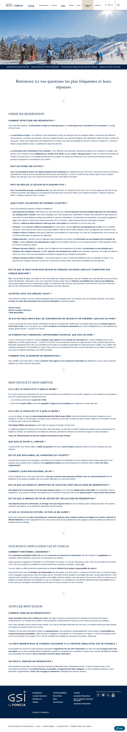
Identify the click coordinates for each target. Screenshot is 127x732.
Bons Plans (63, 6)
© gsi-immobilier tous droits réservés (21, 726)
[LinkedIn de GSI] (108, 696)
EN (112, 5)
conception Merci (63, 726)
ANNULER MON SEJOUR (109, 67)
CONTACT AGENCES (41, 712)
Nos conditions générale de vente (83, 699)
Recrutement (58, 702)
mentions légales (49, 726)
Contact (98, 5)
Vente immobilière (60, 693)
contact (38, 726)
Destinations (43, 5)
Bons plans (57, 696)
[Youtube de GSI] (113, 696)
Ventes (71, 5)
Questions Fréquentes (82, 704)
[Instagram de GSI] (103, 696)
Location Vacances (31, 6)
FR (109, 5)
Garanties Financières (82, 696)
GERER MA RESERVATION (18, 67)
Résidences (37, 699)
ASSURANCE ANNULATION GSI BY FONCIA (79, 67)
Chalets (54, 5)
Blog (78, 5)
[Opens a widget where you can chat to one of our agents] (119, 728)
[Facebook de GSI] (98, 696)
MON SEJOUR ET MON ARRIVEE (45, 67)
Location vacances (40, 696)
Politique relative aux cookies (81, 726)
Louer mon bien (87, 6)
